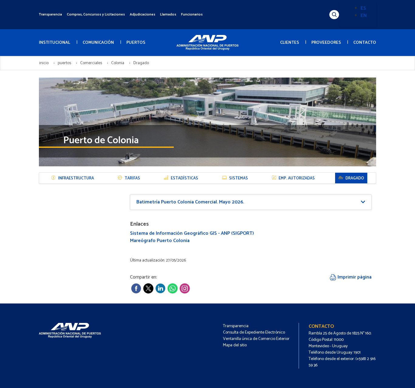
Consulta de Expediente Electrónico (254, 332)
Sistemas (238, 178)
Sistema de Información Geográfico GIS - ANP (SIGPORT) (192, 233)
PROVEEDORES (326, 42)
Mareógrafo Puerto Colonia (160, 241)
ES (363, 8)
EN (364, 16)
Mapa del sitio (235, 345)
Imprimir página (354, 277)
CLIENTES (289, 42)
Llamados (168, 14)
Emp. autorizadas (297, 178)
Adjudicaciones (142, 14)
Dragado (354, 178)
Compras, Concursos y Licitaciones (96, 14)
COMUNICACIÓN (98, 42)
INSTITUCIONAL (54, 42)
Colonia (117, 63)
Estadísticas (184, 178)
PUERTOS (135, 42)
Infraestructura (76, 178)
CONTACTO (364, 42)
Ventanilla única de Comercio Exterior (256, 338)
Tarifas (132, 178)
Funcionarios (192, 14)
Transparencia (50, 14)
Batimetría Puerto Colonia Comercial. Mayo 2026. (190, 202)
